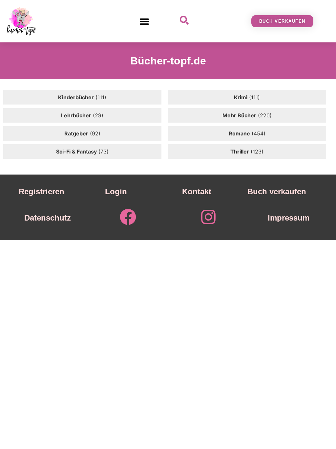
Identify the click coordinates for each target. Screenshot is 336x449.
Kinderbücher (76, 97)
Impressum (288, 217)
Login (116, 191)
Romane (239, 133)
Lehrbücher (76, 115)
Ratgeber (76, 133)
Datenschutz (47, 217)
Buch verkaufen (276, 191)
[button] (144, 21)
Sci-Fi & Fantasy (76, 151)
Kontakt (196, 191)
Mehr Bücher (239, 115)
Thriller (239, 151)
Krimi (240, 97)
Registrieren (41, 191)
